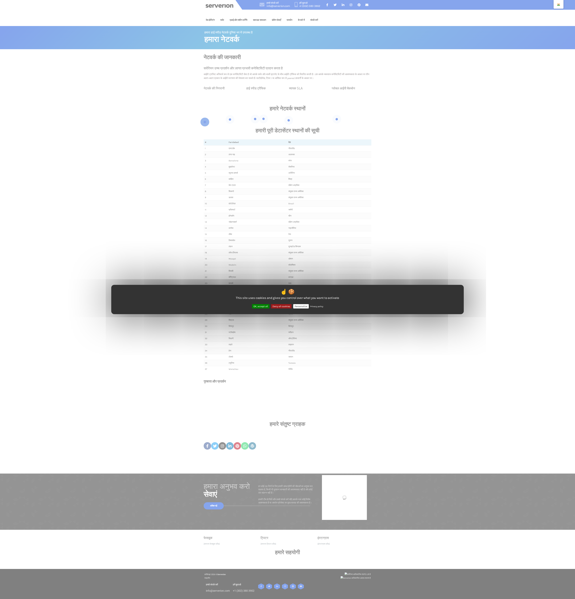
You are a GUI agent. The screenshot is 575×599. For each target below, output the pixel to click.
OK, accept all (261, 306)
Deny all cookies (281, 306)
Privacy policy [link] (316, 306)
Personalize (301, 306)
